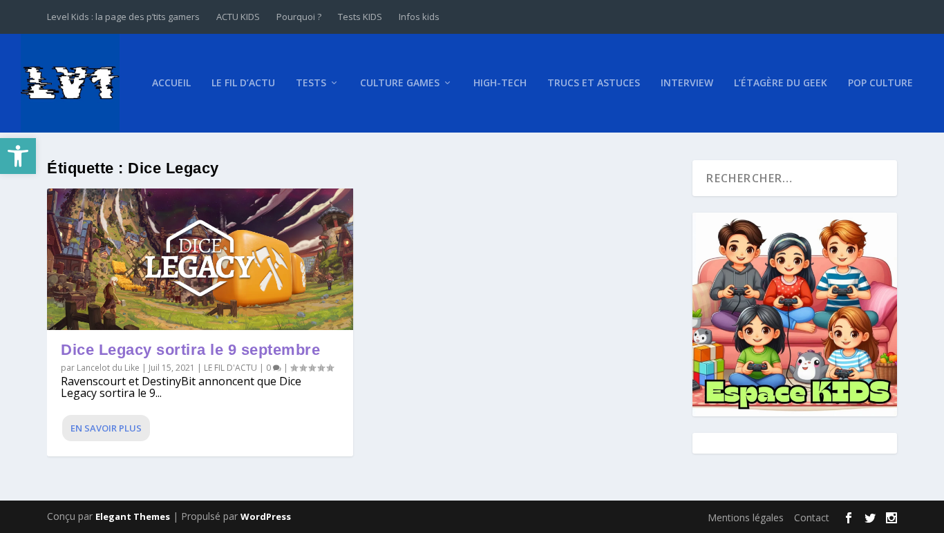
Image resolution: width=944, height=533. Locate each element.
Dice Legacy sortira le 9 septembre (190, 349)
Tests (311, 83)
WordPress (265, 516)
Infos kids (419, 16)
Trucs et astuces (593, 83)
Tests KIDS (360, 16)
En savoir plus (106, 428)
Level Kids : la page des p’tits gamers (123, 16)
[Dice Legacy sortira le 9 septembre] (200, 259)
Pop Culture (880, 83)
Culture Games (400, 83)
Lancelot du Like (108, 368)
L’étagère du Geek (780, 83)
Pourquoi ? (298, 16)
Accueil (171, 83)
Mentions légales (746, 517)
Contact (811, 517)
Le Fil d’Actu (243, 83)
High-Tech (500, 83)
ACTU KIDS (238, 16)
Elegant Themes (132, 516)
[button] (18, 156)
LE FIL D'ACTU (230, 368)
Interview (687, 83)
